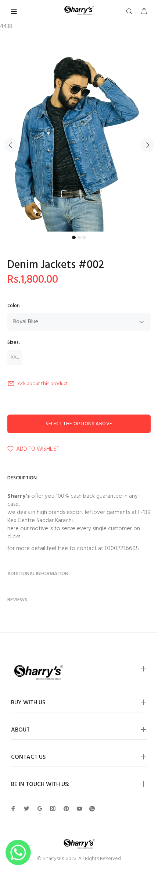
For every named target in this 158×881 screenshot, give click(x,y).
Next (147, 145)
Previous (11, 145)
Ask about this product (43, 384)
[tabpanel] (79, 141)
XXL (15, 357)
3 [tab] (84, 237)
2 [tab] (79, 237)
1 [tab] (74, 237)
